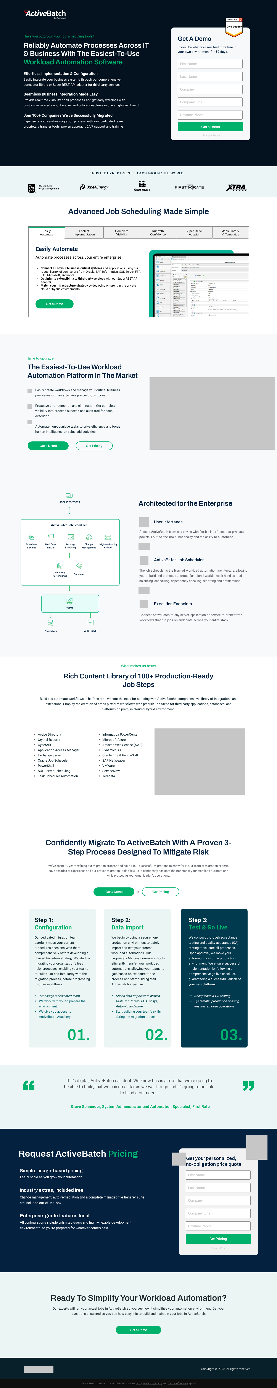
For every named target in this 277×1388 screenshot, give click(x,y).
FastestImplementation (84, 232)
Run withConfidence (158, 232)
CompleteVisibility (121, 232)
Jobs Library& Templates (230, 232)
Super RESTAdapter (194, 232)
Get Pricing (94, 446)
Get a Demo (210, 127)
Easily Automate (46, 232)
